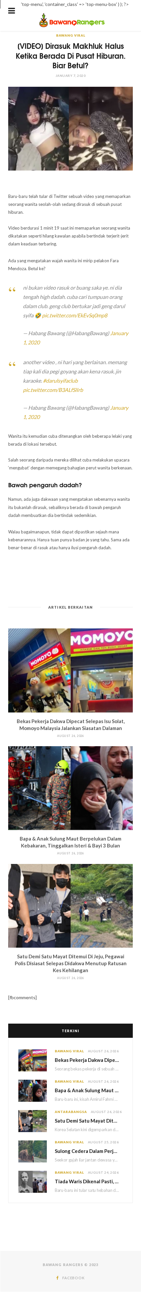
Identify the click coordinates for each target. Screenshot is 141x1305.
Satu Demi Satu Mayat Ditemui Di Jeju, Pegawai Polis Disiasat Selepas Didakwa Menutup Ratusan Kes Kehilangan (71, 963)
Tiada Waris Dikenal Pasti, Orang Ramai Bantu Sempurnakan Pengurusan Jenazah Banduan (89, 1181)
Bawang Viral (70, 35)
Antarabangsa (71, 1112)
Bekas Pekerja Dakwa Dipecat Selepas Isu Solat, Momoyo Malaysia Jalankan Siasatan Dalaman (89, 1060)
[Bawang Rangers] (72, 26)
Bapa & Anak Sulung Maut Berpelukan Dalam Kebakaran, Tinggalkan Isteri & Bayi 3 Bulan (89, 1090)
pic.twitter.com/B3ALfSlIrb (53, 390)
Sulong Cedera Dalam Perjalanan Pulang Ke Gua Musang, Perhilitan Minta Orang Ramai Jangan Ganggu (89, 1151)
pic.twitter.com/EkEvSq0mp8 (74, 315)
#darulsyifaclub (60, 380)
